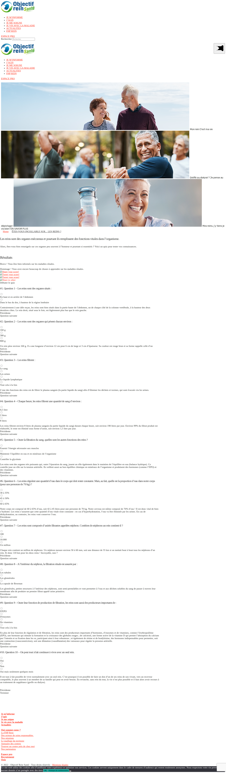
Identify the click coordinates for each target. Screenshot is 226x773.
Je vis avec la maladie (12, 722)
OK (45, 770)
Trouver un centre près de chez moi (18, 746)
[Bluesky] (9, 277)
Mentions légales (60, 764)
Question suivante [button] (8, 315)
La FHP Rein (7, 732)
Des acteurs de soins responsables (17, 735)
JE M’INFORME (14, 17)
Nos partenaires (8, 749)
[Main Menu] (219, 48)
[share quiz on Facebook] (9, 271)
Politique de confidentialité (58, 770)
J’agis (4, 716)
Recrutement (7, 757)
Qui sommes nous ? (11, 730)
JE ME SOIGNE (14, 23)
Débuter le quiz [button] (7, 282)
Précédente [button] (5, 313)
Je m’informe (8, 714)
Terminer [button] (4, 693)
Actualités (6, 725)
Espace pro (6, 754)
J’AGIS (9, 20)
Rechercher (6, 39)
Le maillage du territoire (12, 741)
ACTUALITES (13, 28)
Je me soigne (7, 719)
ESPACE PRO (8, 36)
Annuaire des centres (11, 743)
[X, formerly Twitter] (9, 274)
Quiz (3, 759)
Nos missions (7, 738)
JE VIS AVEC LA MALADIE (20, 25)
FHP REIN (11, 31)
